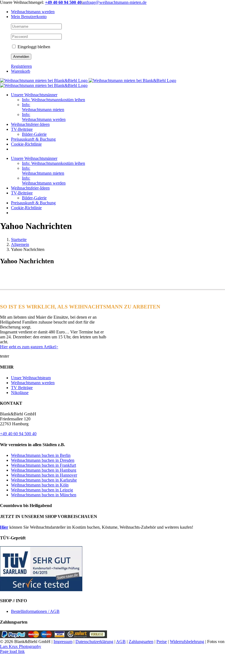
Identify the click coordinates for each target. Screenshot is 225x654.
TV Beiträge (22, 387)
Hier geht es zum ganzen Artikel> (29, 346)
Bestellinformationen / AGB (35, 611)
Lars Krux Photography (20, 646)
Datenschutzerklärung (94, 641)
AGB (121, 641)
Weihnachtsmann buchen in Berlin (41, 455)
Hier (4, 527)
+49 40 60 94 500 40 (18, 433)
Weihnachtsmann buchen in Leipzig (42, 490)
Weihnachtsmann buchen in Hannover (44, 475)
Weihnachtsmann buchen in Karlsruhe (44, 480)
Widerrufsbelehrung (187, 641)
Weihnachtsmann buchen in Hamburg (43, 470)
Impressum (63, 641)
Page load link (12, 651)
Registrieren (21, 66)
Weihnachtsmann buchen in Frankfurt (43, 465)
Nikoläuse (20, 392)
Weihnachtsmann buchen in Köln (40, 485)
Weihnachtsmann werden (33, 382)
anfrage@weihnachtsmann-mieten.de (114, 2)
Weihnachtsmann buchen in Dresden (42, 460)
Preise (161, 641)
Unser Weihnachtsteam (31, 377)
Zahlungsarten (141, 641)
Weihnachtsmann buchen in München (43, 494)
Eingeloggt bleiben (33, 46)
